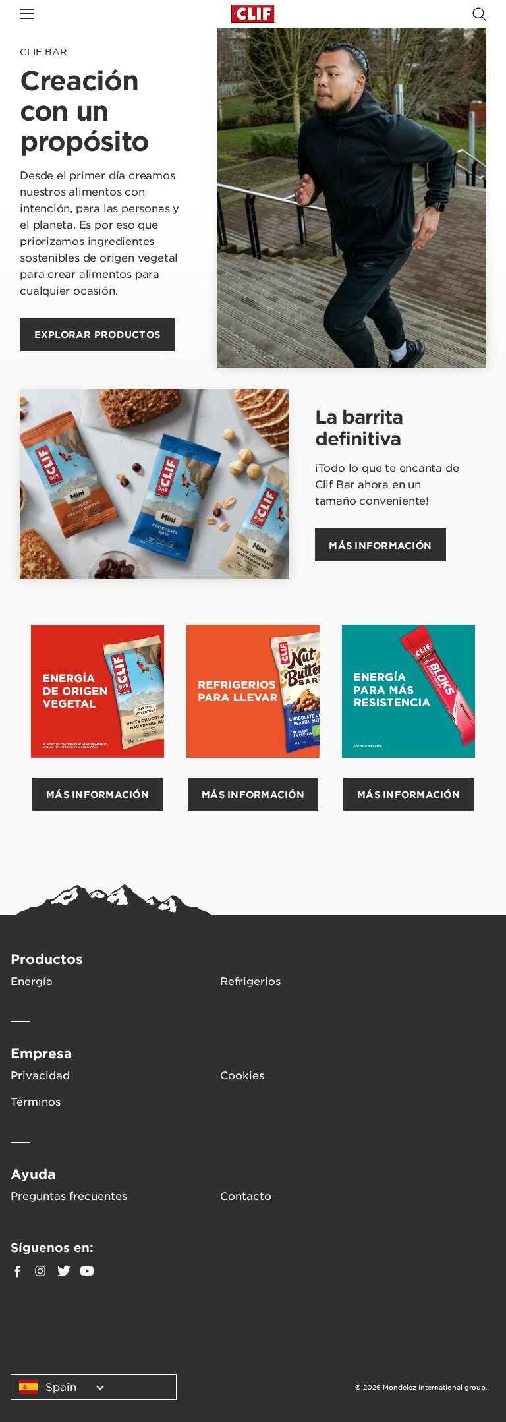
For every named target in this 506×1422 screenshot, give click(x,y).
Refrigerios (250, 980)
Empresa (41, 1053)
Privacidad (40, 1074)
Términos (36, 1101)
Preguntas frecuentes (69, 1195)
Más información (97, 794)
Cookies (242, 1074)
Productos (47, 959)
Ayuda (33, 1173)
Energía (32, 980)
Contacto (245, 1195)
